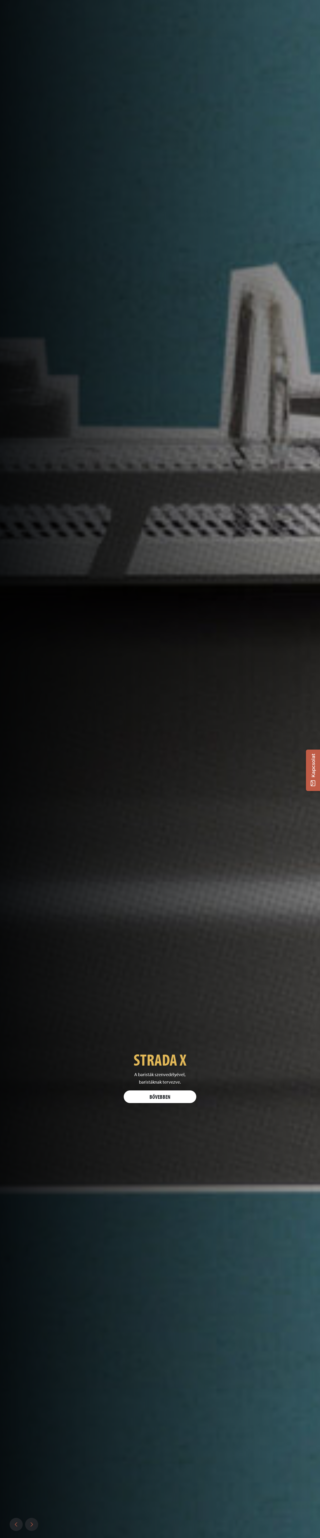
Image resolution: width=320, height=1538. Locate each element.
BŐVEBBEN (159, 1096)
